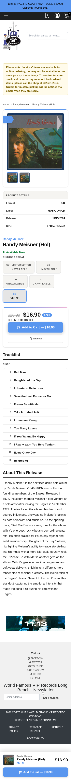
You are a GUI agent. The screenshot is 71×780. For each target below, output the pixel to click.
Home (6, 104)
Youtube (37, 666)
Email (37, 678)
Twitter (36, 662)
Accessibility (35, 738)
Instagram (37, 670)
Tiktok (36, 674)
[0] (67, 16)
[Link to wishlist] (47, 16)
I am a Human (50, 697)
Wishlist (37, 338)
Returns (57, 727)
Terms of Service (36, 729)
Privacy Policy (14, 729)
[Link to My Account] (57, 16)
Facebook (36, 658)
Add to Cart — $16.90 (38, 327)
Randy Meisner (21, 104)
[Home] (12, 35)
